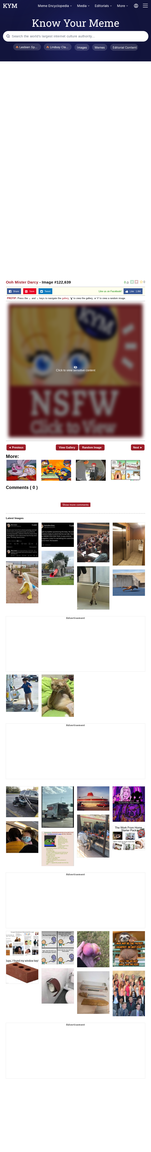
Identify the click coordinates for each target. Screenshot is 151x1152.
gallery (65, 298)
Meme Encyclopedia (53, 6)
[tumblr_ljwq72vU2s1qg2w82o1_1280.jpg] (75, 370)
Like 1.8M (134, 291)
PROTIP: (12, 298)
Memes (100, 47)
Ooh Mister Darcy (22, 282)
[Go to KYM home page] (10, 7)
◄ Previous (15, 447)
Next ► (138, 447)
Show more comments (75, 504)
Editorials (102, 6)
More (121, 6)
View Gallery (67, 447)
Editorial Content (125, 47)
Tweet (46, 291)
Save (31, 291)
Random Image (91, 447)
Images (82, 47)
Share (15, 291)
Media (81, 6)
